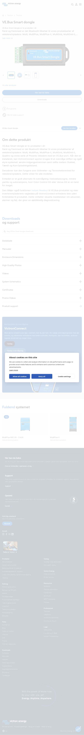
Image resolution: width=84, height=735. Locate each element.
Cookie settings (64, 376)
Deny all (41, 376)
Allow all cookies (19, 376)
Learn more (13, 370)
